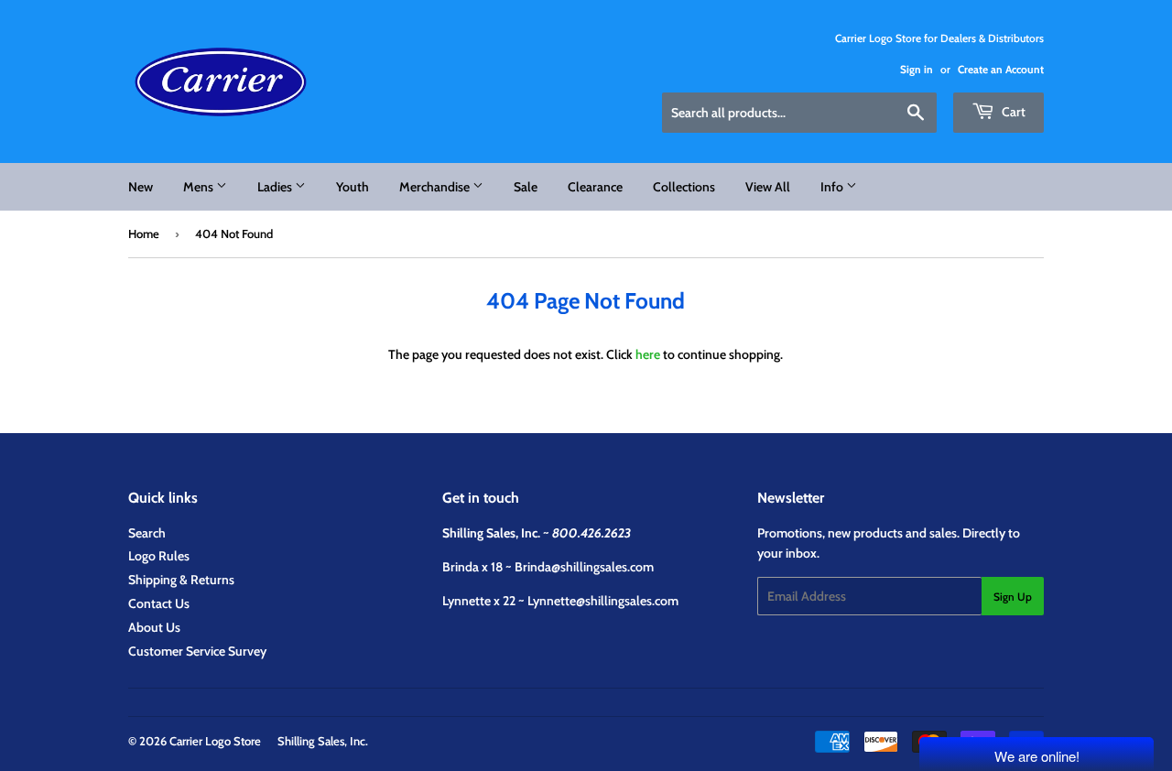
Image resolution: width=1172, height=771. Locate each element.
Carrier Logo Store (215, 740)
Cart (1012, 111)
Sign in (916, 69)
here (647, 354)
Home (143, 233)
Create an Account (1001, 69)
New (140, 187)
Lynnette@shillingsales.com (602, 600)
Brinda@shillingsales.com (584, 567)
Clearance (595, 187)
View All (767, 187)
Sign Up (1012, 596)
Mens (199, 187)
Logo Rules (159, 556)
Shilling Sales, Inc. (322, 740)
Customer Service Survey (197, 651)
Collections (684, 187)
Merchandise (435, 187)
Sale (525, 187)
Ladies (276, 187)
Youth (352, 187)
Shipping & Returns (181, 579)
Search (147, 533)
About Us (154, 627)
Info (833, 187)
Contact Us (159, 603)
